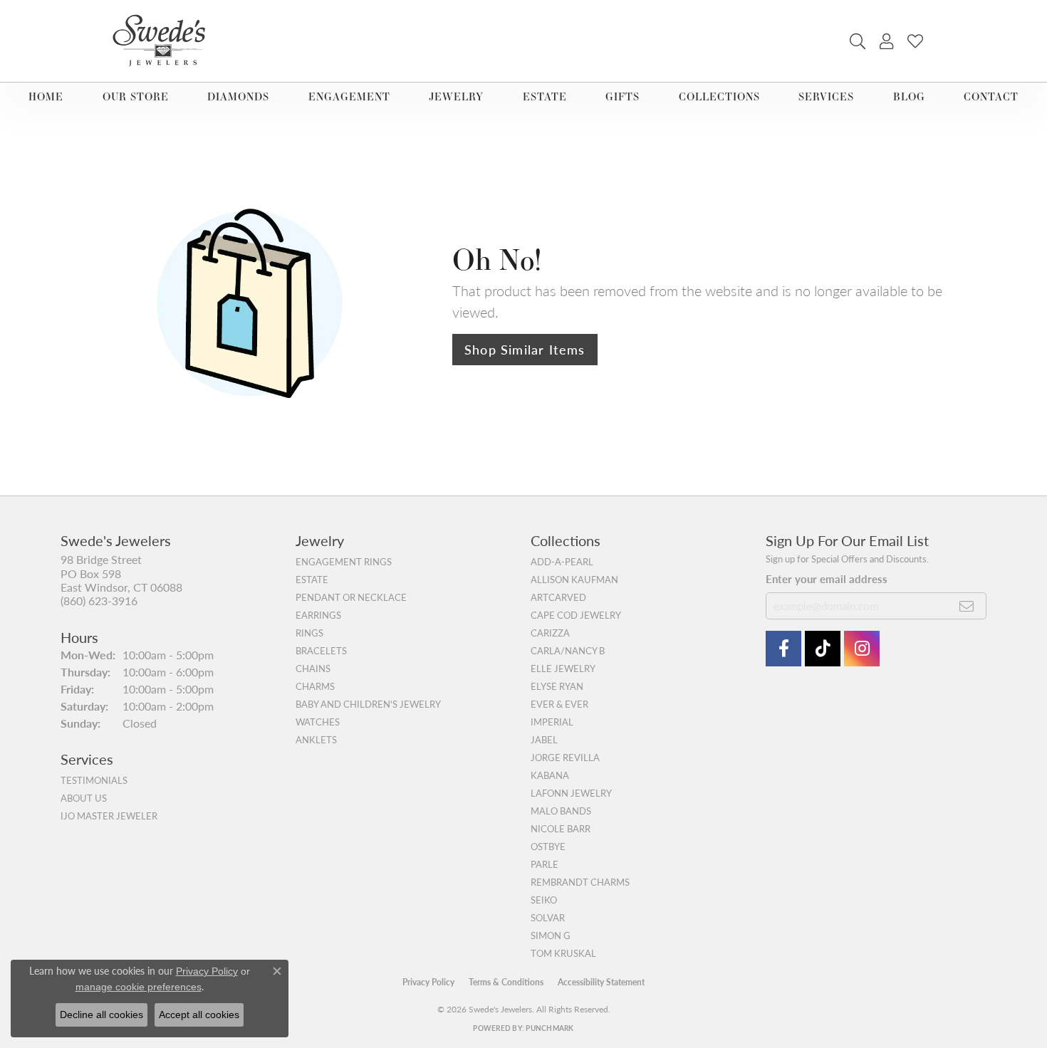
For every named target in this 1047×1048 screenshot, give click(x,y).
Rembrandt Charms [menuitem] (580, 882)
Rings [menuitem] (309, 633)
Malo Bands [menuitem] (561, 811)
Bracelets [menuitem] (321, 650)
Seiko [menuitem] (544, 900)
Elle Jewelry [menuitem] (563, 668)
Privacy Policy (428, 982)
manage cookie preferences (138, 986)
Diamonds (238, 96)
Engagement (349, 96)
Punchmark (549, 1028)
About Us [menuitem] (84, 798)
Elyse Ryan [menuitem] (557, 686)
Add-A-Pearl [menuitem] (562, 561)
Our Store (136, 96)
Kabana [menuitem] (550, 775)
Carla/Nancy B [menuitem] (568, 650)
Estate (545, 96)
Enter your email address (826, 579)
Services (826, 96)
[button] (857, 41)
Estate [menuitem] (312, 579)
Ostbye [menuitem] (548, 846)
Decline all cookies (101, 1014)
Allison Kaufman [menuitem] (574, 579)
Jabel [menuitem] (544, 739)
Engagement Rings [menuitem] (344, 561)
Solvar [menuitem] (548, 917)
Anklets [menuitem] (316, 739)
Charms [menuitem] (315, 686)
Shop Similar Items (524, 349)
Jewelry (456, 96)
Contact (991, 96)
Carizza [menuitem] (550, 633)
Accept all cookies (199, 1014)
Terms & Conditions (506, 982)
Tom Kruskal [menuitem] (563, 953)
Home (45, 96)
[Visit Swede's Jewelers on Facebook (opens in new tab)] (783, 648)
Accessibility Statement (601, 982)
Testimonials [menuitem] (94, 780)
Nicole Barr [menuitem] (560, 828)
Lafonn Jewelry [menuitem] (571, 793)
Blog (909, 96)
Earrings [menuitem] (318, 615)
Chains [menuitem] (313, 668)
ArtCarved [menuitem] (558, 597)
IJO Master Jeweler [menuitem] (109, 815)
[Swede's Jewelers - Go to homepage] (163, 41)
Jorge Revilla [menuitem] (565, 757)
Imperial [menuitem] (552, 722)
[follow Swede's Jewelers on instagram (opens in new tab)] (862, 648)
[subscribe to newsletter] (967, 606)
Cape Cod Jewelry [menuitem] (576, 615)
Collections (719, 96)
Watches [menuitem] (318, 722)
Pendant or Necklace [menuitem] (351, 597)
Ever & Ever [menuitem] (559, 704)
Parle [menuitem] (544, 864)
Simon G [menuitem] (551, 935)
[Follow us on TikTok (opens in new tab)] (822, 648)
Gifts (622, 96)
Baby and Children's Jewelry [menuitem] (368, 704)
